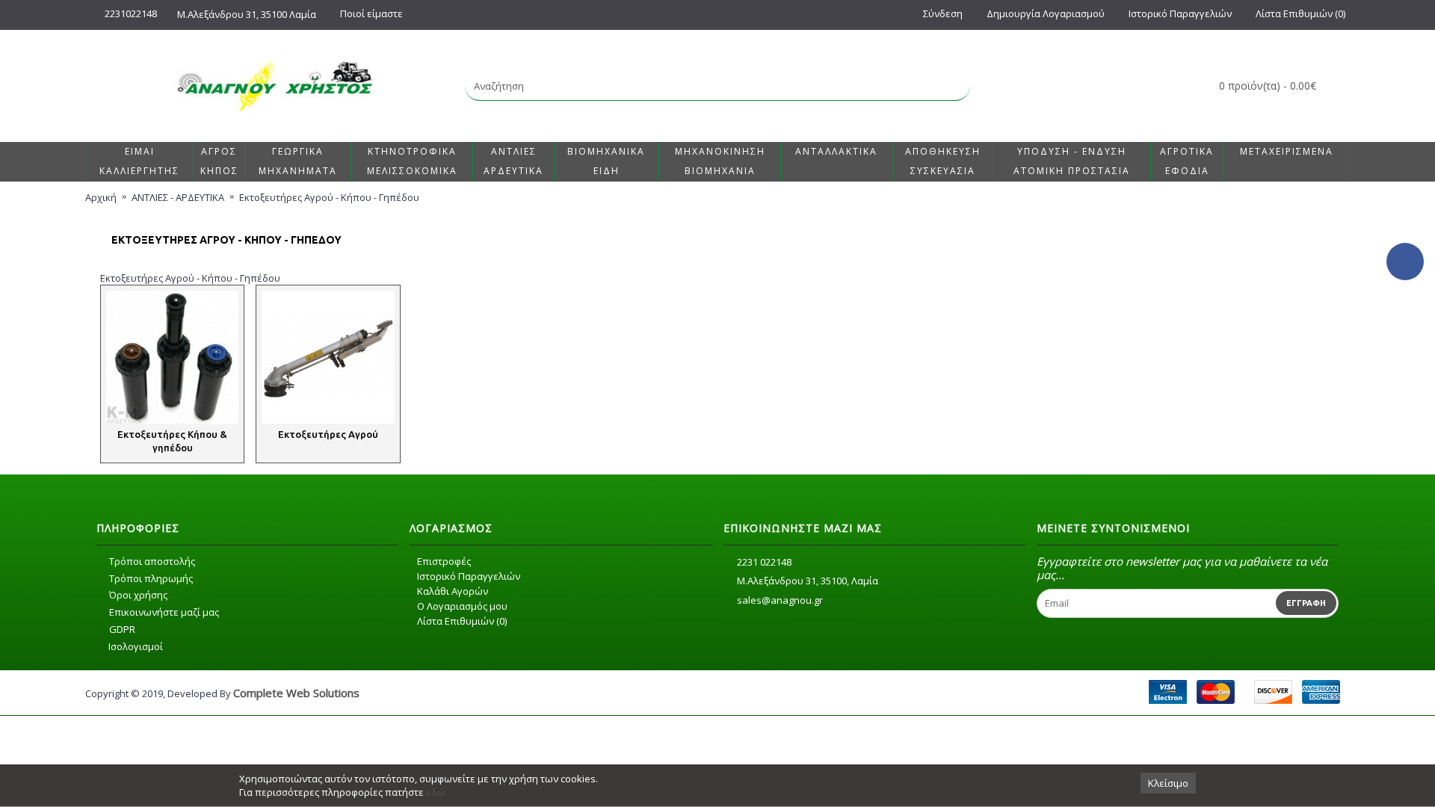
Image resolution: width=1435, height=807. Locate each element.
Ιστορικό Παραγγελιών (468, 576)
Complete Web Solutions (296, 692)
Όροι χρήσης (138, 595)
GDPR (122, 629)
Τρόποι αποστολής (152, 561)
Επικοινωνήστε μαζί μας (164, 612)
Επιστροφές (444, 561)
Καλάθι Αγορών (452, 591)
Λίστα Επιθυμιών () (462, 621)
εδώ (435, 792)
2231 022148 (764, 562)
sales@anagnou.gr (780, 600)
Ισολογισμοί (135, 646)
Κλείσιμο (1168, 783)
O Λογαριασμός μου (462, 606)
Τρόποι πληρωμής (151, 578)
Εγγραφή (1306, 603)
